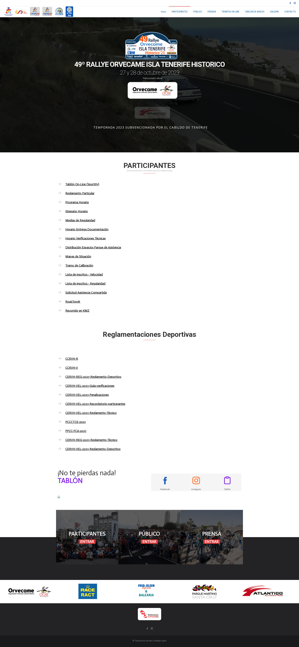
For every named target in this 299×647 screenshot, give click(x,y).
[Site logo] (39, 11)
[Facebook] (290, 3)
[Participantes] (87, 537)
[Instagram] (294, 3)
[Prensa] (212, 537)
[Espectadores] (149, 537)
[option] (29, 591)
